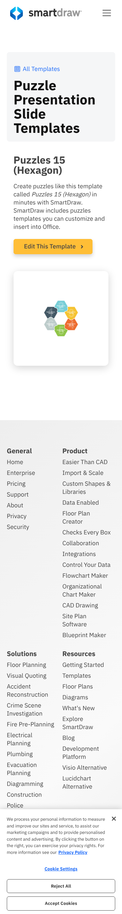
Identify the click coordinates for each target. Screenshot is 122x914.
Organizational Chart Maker (82, 590)
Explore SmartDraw (77, 723)
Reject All (61, 886)
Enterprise (21, 473)
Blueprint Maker (84, 635)
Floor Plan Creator (76, 517)
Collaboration (80, 543)
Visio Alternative (84, 767)
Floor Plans (77, 686)
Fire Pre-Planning (30, 724)
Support (18, 494)
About (15, 505)
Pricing (16, 483)
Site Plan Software (74, 620)
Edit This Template (50, 246)
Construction (24, 794)
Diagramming (25, 784)
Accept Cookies (61, 903)
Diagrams (75, 697)
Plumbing (20, 754)
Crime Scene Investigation (25, 709)
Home (15, 462)
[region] (61, 861)
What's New (78, 708)
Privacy (16, 516)
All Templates (41, 69)
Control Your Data (86, 565)
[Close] (113, 818)
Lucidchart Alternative (77, 782)
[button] (107, 13)
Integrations (79, 554)
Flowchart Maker (85, 575)
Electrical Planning (19, 739)
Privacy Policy (72, 852)
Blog (68, 738)
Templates (76, 675)
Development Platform (80, 753)
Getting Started (83, 665)
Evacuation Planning (22, 769)
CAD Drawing (80, 605)
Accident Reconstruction (27, 690)
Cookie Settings (60, 869)
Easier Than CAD (85, 462)
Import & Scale (82, 473)
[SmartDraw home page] (46, 13)
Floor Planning (26, 665)
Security (18, 527)
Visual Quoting (26, 675)
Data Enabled (80, 502)
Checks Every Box (86, 532)
